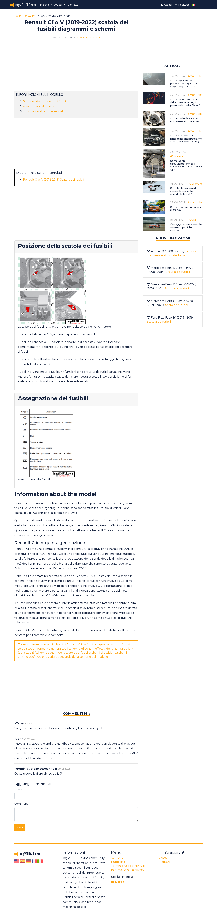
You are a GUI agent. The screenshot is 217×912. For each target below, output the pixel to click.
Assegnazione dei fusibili (39, 106)
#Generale (195, 183)
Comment (21, 803)
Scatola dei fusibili (178, 271)
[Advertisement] (76, 67)
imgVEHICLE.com (25, 4)
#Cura (192, 219)
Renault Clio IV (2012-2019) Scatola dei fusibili (53, 179)
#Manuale (195, 76)
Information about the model (43, 111)
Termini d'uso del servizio (128, 865)
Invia (19, 827)
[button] (46, 5)
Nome (18, 789)
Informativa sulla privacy (127, 870)
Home (17, 16)
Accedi (167, 4)
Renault (29, 16)
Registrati (183, 4)
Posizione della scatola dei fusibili (45, 101)
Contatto (73, 4)
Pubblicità (118, 861)
